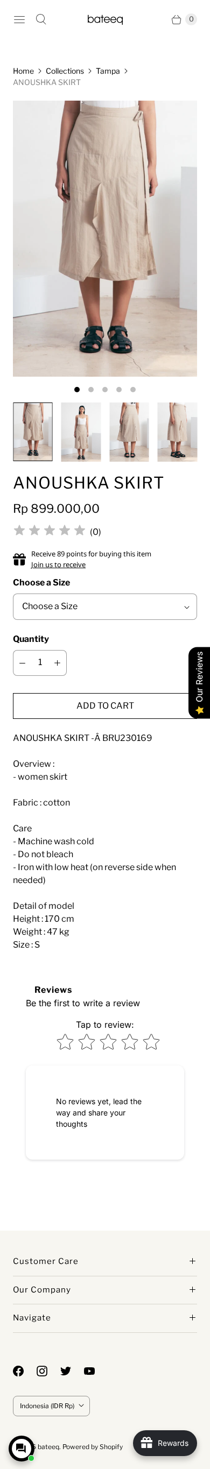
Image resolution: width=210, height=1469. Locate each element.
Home (23, 70)
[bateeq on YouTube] (96, 1371)
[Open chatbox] (21, 1448)
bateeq (48, 1447)
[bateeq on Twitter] (72, 1371)
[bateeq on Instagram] (48, 1371)
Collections (65, 70)
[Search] (41, 19)
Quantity (31, 639)
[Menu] (19, 19)
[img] (49, 532)
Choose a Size (41, 582)
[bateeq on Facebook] (25, 1371)
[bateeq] (105, 19)
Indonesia (47, 1406)
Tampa (108, 70)
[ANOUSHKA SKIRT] (105, 239)
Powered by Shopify (92, 1447)
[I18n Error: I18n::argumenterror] (33, 431)
